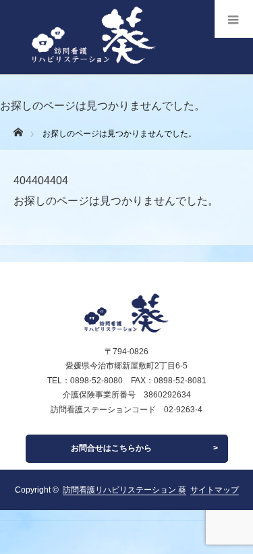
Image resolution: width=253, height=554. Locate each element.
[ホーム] (17, 128)
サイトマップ (214, 490)
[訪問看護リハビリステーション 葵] (85, 70)
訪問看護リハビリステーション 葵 (124, 490)
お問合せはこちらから (111, 448)
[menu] (234, 19)
